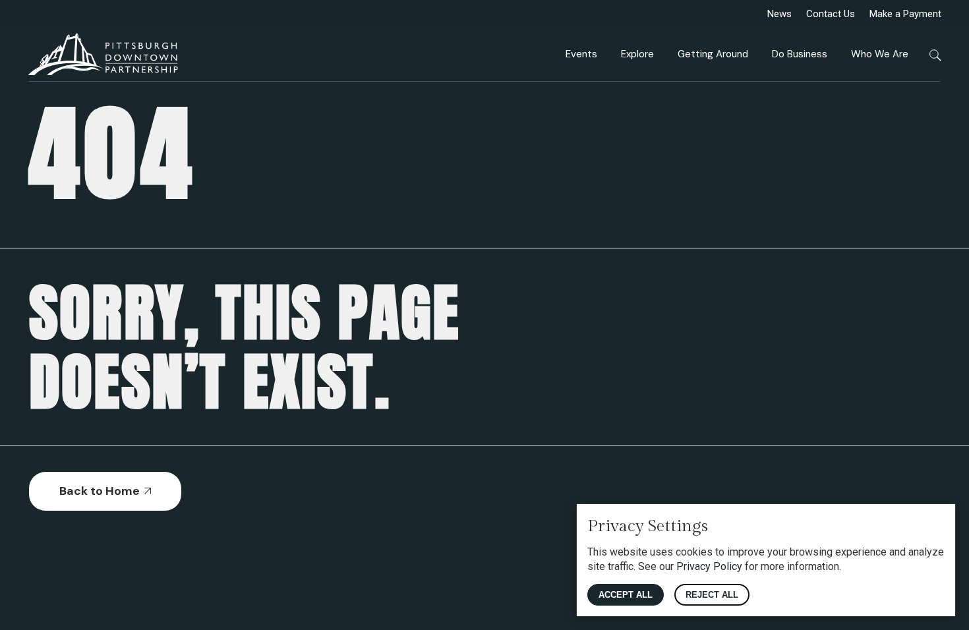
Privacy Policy (709, 566)
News (779, 14)
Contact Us (830, 14)
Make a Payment (905, 14)
